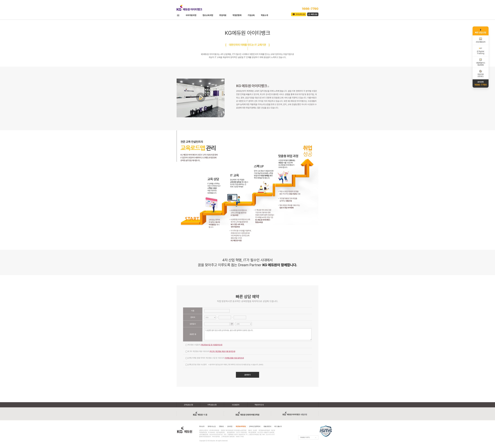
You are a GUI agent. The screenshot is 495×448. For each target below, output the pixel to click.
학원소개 (264, 15)
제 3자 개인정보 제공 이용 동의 (211, 351)
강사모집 (229, 426)
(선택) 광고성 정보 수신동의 (225, 364)
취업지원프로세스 (480, 75)
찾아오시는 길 (212, 426)
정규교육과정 (208, 15)
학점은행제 (237, 15)
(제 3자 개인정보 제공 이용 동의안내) (222, 351)
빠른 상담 (314, 14)
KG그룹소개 (278, 426)
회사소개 (201, 426)
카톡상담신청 (212, 405)
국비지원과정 (191, 15)
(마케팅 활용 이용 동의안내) (234, 358)
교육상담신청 (188, 405)
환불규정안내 (267, 426)
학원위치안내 (259, 405)
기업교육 (251, 15)
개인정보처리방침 (241, 426)
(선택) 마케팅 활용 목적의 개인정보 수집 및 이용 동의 (216, 358)
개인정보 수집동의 (205, 345)
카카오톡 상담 (300, 14)
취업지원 (222, 15)
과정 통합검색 (480, 42)
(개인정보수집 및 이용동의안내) (211, 345)
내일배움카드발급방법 (480, 64)
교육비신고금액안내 (254, 426)
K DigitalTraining (480, 52)
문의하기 (247, 375)
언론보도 (221, 426)
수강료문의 (235, 405)
